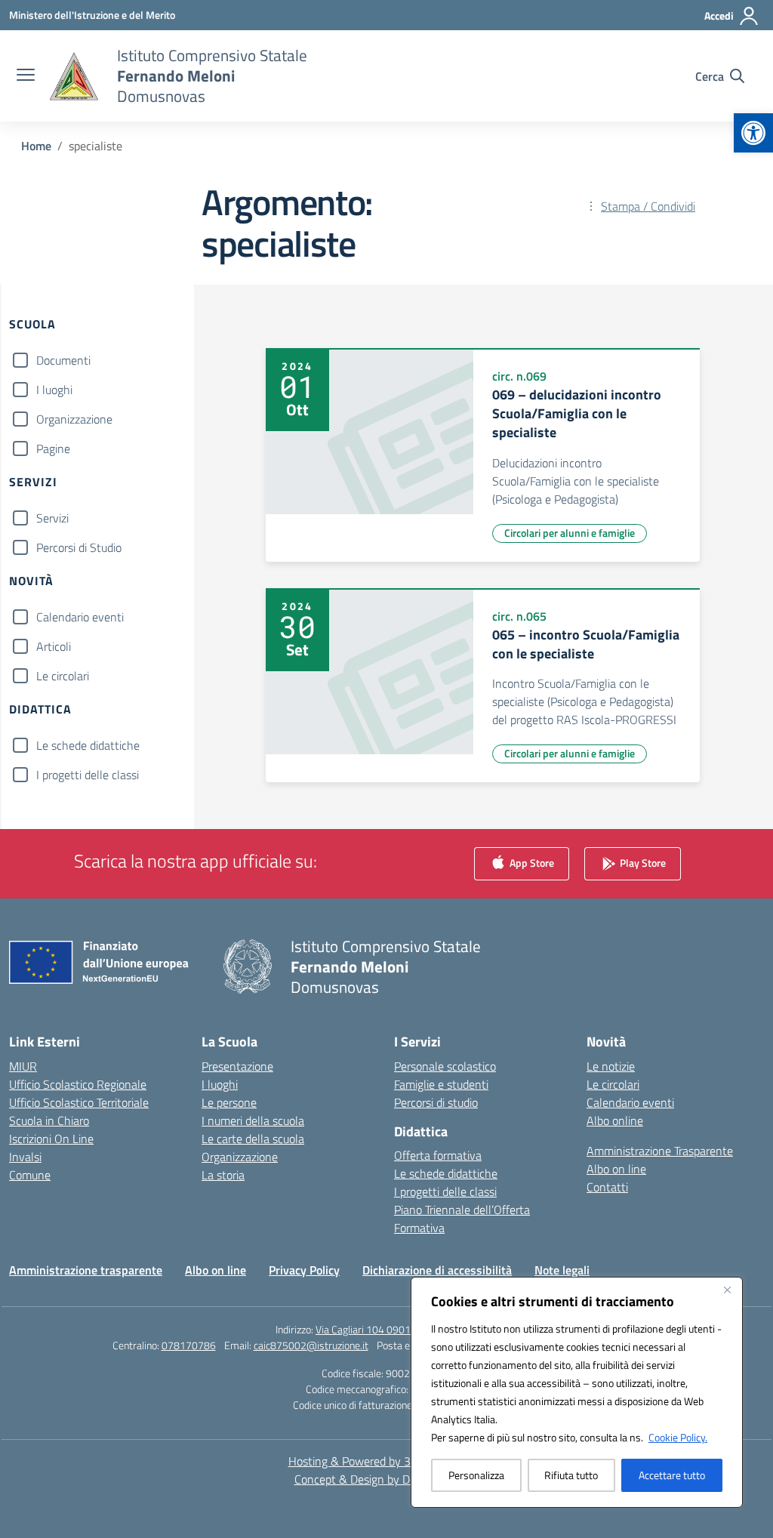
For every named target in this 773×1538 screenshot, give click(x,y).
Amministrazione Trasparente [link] (660, 1151)
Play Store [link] (641, 862)
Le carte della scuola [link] (253, 1139)
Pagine (53, 448)
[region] (577, 1392)
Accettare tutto (672, 1475)
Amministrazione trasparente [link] (85, 1270)
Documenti (63, 360)
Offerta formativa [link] (438, 1155)
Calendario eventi (80, 617)
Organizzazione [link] (240, 1157)
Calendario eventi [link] (630, 1102)
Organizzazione (74, 419)
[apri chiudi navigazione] (26, 76)
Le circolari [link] (613, 1084)
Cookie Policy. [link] (677, 1437)
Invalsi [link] (25, 1157)
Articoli (53, 646)
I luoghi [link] (220, 1084)
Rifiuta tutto (571, 1475)
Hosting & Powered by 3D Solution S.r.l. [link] (386, 1461)
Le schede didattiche (88, 745)
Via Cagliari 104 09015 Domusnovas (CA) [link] (406, 1329)
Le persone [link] (229, 1102)
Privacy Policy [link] (304, 1270)
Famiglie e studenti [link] (441, 1084)
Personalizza (476, 1475)
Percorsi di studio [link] (436, 1102)
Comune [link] (30, 1175)
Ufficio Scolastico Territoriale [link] (79, 1102)
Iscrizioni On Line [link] (51, 1139)
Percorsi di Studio (79, 547)
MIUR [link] (23, 1066)
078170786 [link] (189, 1345)
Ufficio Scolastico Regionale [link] (77, 1084)
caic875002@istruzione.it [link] (311, 1345)
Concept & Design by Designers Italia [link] (386, 1479)
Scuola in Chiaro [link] (49, 1120)
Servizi (52, 518)
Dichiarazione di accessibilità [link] (437, 1270)
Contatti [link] (607, 1187)
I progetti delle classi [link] (445, 1191)
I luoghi (54, 390)
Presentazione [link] (237, 1066)
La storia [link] (223, 1175)
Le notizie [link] (611, 1066)
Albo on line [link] (616, 1169)
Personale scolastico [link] (445, 1066)
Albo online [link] (615, 1120)
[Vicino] (727, 1290)
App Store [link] (530, 862)
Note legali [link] (562, 1270)
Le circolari (62, 676)
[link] (753, 133)
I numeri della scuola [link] (253, 1120)
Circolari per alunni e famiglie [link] (569, 533)
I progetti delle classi (87, 775)
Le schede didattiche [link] (445, 1173)
